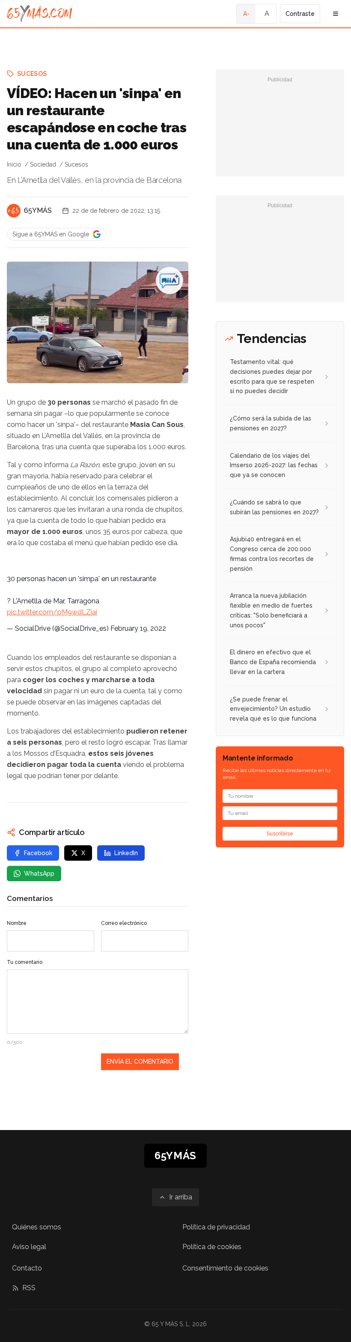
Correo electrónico (124, 923)
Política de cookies (211, 1247)
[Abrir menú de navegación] (335, 13)
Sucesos (32, 73)
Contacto (27, 1268)
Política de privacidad (216, 1227)
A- (246, 13)
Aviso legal (29, 1247)
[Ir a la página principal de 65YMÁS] (39, 13)
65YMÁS (38, 210)
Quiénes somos (36, 1227)
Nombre (17, 923)
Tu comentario (24, 962)
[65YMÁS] (14, 211)
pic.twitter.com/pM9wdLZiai (52, 612)
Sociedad (43, 164)
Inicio (14, 164)
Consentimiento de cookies (225, 1268)
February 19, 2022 (138, 628)
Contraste (300, 13)
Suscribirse (280, 834)
